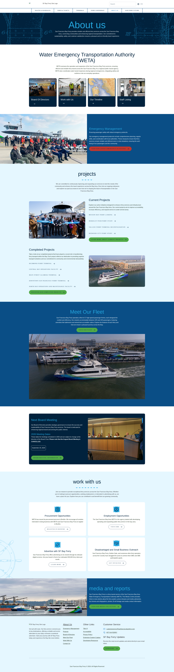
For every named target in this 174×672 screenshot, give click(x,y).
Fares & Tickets (63, 10)
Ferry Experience (97, 10)
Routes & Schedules (42, 10)
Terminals (80, 10)
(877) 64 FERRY (111, 632)
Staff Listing (125, 99)
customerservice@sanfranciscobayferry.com (120, 629)
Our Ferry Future (132, 10)
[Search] (133, 4)
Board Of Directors (40, 99)
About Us (114, 10)
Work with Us (67, 99)
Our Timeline (96, 99)
